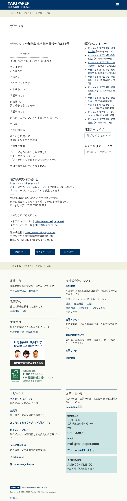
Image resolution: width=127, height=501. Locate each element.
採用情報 (70, 357)
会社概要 (78, 303)
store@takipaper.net (47, 225)
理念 (68, 303)
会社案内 (70, 286)
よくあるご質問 (74, 406)
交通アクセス (73, 319)
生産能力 (83, 307)
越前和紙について (75, 334)
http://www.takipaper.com (40, 232)
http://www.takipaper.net (24, 183)
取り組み (33, 290)
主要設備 (14, 311)
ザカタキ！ (29, 13)
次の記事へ (20, 252)
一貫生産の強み (18, 290)
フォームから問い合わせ (81, 450)
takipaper (18, 457)
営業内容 (70, 307)
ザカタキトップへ (45, 252)
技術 (24, 311)
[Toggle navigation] (116, 4)
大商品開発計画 (18, 445)
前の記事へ (69, 252)
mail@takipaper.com (83, 444)
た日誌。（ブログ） (20, 429)
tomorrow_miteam (23, 464)
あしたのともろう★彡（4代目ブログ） (30, 422)
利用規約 (14, 498)
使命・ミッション (99, 299)
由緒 (89, 303)
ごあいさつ (71, 311)
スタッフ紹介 (98, 307)
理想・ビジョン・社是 (77, 299)
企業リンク (71, 350)
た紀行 (39, 13)
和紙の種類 (32, 331)
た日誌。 (48, 13)
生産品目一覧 (17, 331)
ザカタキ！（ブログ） (21, 398)
